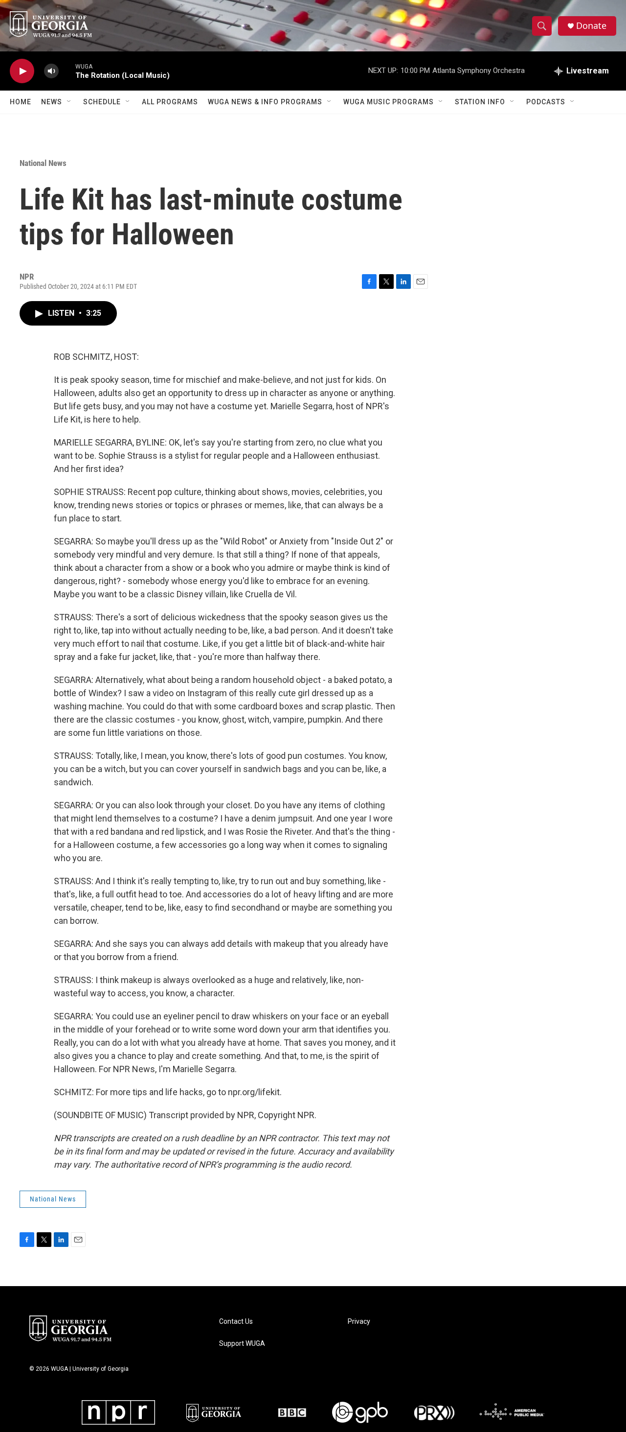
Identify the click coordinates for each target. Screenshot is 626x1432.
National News (43, 163)
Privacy (359, 1321)
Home (20, 102)
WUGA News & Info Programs (265, 102)
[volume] (51, 71)
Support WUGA (242, 1343)
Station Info (480, 102)
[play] (22, 71)
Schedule (102, 102)
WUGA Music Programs (388, 102)
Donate (591, 26)
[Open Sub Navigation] (69, 102)
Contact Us (236, 1321)
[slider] (67, 71)
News (51, 102)
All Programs (170, 102)
